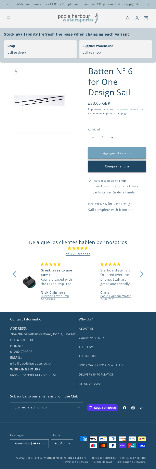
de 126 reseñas (78, 254)
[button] (8, 18)
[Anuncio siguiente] (148, 4)
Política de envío (103, 461)
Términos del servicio (76, 461)
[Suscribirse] (78, 407)
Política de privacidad (133, 457)
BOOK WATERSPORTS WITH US (101, 365)
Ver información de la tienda (114, 192)
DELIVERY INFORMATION (97, 374)
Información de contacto (131, 461)
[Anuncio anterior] (7, 4)
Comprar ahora (117, 166)
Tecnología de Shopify (73, 457)
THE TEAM (86, 347)
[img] (78, 248)
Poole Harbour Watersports (42, 457)
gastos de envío (130, 109)
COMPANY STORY (91, 338)
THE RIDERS (87, 356)
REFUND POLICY (90, 383)
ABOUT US (86, 328)
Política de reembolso (103, 457)
